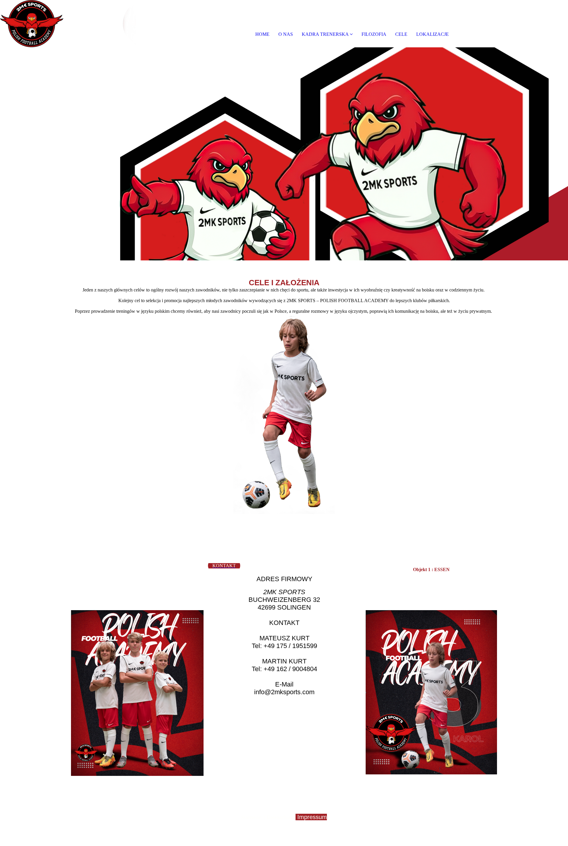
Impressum (312, 817)
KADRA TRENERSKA (325, 34)
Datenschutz (280, 817)
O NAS (285, 34)
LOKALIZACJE (432, 34)
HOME (262, 34)
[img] (68, 23)
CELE (401, 34)
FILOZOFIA (374, 34)
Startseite (251, 817)
